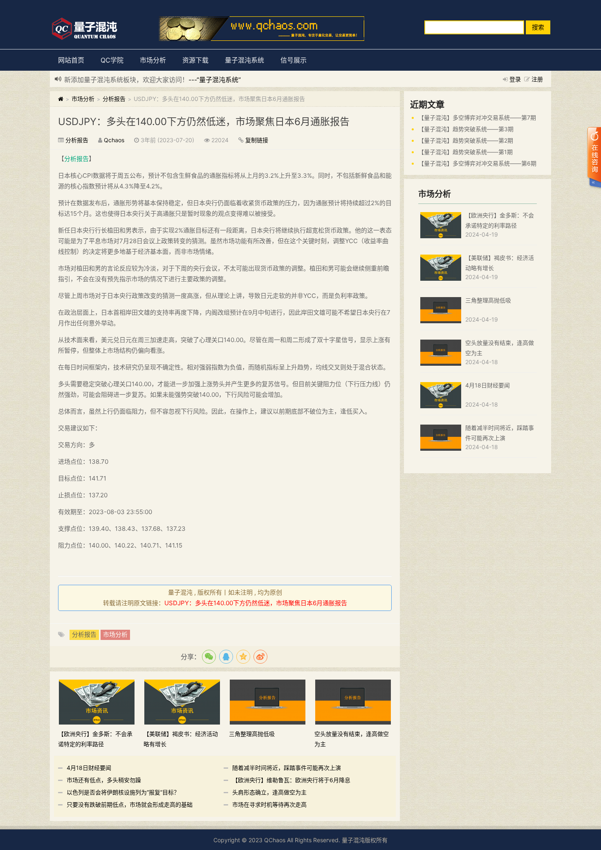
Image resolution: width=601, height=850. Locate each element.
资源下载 (195, 60)
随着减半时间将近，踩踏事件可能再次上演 (286, 767)
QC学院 (112, 60)
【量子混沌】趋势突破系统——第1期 (465, 151)
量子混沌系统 (244, 60)
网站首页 (71, 60)
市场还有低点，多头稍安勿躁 (104, 779)
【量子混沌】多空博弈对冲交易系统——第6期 (477, 163)
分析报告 (114, 98)
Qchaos (114, 139)
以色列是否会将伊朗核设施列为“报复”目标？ (123, 792)
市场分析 (153, 60)
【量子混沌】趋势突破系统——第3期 (466, 128)
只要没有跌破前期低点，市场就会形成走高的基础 (130, 804)
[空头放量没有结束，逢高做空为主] (353, 701)
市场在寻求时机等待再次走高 (269, 804)
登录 (515, 79)
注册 (537, 79)
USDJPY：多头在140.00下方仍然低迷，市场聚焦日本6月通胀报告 (204, 122)
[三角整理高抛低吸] (267, 701)
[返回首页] (60, 98)
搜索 (538, 27)
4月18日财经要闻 (89, 767)
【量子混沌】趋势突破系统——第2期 (465, 140)
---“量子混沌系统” (214, 80)
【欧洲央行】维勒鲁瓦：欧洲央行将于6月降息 (291, 779)
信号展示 (293, 60)
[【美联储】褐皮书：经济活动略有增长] (182, 701)
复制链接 (256, 139)
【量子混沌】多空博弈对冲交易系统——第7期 (477, 117)
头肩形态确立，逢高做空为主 (269, 792)
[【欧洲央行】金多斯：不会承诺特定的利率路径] (97, 701)
